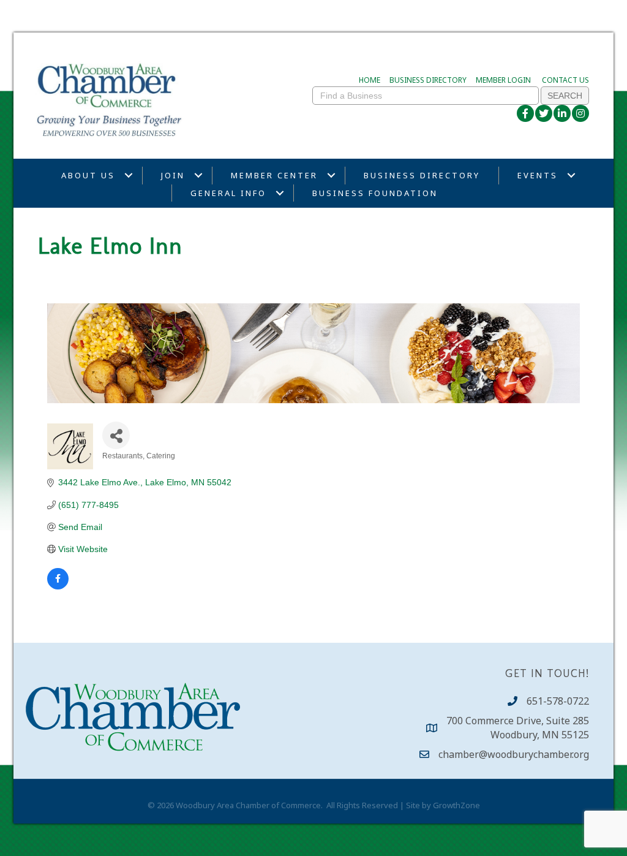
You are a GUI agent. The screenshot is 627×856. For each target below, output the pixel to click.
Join (173, 175)
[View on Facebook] (58, 586)
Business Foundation (375, 193)
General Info (228, 193)
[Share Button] (116, 435)
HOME (369, 80)
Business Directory (422, 175)
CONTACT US (565, 80)
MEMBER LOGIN (503, 80)
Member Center (274, 175)
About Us (88, 175)
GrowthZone (456, 805)
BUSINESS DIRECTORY (428, 80)
